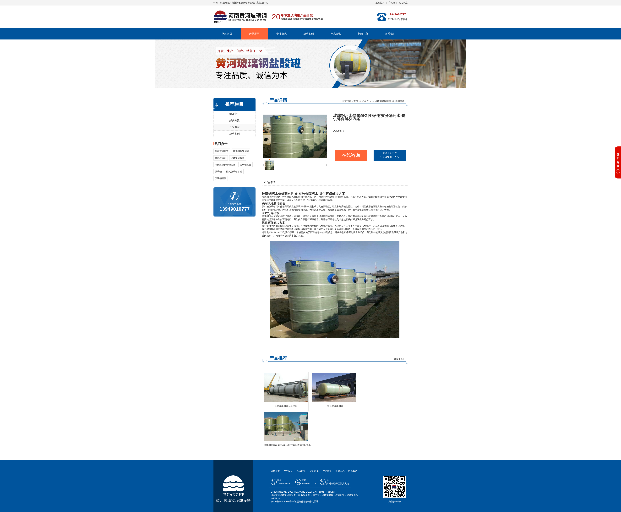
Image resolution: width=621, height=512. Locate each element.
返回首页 (380, 2)
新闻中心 (363, 33)
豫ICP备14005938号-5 (282, 501)
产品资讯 (336, 33)
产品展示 (254, 33)
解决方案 (234, 120)
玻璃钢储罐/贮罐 (383, 101)
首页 (356, 101)
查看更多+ (399, 359)
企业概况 (281, 33)
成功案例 (308, 33)
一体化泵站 (312, 501)
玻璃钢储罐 (300, 501)
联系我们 (390, 33)
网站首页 (227, 33)
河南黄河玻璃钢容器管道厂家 (285, 495)
